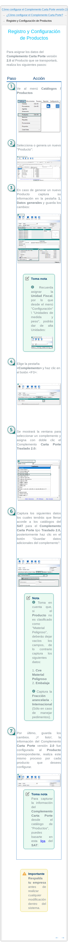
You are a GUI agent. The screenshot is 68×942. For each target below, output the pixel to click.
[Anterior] (57, 937)
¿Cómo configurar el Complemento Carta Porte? (34, 15)
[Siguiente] (63, 937)
